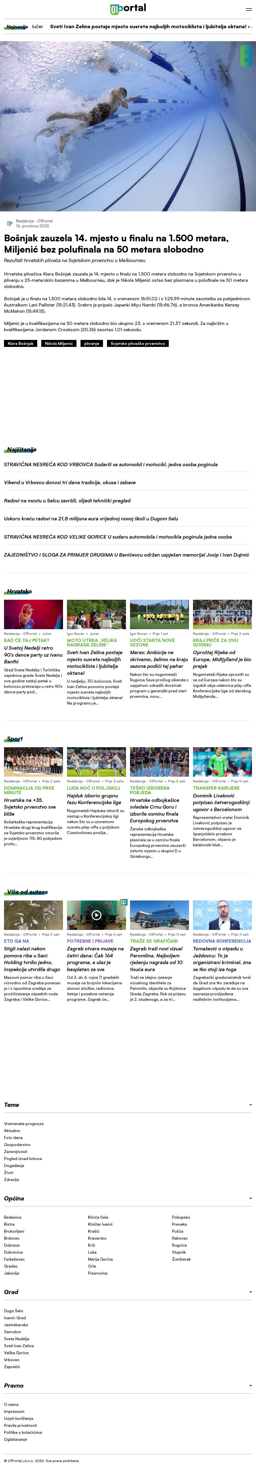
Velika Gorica (16, 1352)
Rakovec (180, 1238)
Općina (14, 1198)
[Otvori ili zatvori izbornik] (249, 9)
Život (8, 1172)
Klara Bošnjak (21, 343)
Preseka (179, 1224)
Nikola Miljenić (59, 343)
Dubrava (12, 1245)
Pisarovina (97, 1273)
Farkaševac (14, 1259)
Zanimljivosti (15, 1151)
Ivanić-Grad (15, 1317)
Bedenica (12, 1217)
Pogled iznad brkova (23, 1158)
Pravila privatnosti (20, 1425)
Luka (92, 1252)
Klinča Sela (98, 1217)
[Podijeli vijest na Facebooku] (246, 52)
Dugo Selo (13, 1310)
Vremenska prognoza (24, 1123)
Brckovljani (14, 1231)
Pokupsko (181, 1217)
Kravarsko (97, 1238)
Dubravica (13, 1252)
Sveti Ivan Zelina (19, 1345)
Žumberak (181, 1259)
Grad (11, 1292)
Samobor (12, 1331)
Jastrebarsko (16, 1324)
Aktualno (12, 1130)
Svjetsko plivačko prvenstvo (138, 343)
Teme (11, 1104)
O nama (11, 1404)
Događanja (14, 1165)
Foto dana (13, 1137)
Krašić (94, 1231)
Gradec (11, 1266)
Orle (92, 1266)
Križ (91, 1245)
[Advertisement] (128, 396)
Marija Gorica (100, 1259)
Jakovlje (11, 1273)
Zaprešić (12, 1366)
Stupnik (179, 1252)
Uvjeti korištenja (18, 1418)
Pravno (14, 1385)
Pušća (177, 1231)
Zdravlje (11, 1179)
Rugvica (179, 1245)
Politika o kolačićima (23, 1432)
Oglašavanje (15, 1439)
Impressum (14, 1411)
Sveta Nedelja (16, 1338)
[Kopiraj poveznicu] (246, 60)
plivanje (91, 343)
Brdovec (12, 1238)
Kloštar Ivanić (100, 1224)
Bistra (9, 1224)
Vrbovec (12, 1359)
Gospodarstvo (17, 1144)
